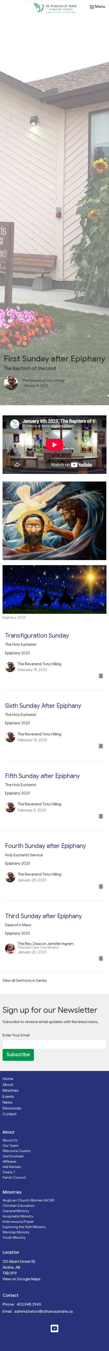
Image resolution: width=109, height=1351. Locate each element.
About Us (10, 1140)
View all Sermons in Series (25, 980)
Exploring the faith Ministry (24, 1227)
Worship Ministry (16, 1232)
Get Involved (13, 1156)
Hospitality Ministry (18, 1216)
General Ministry (16, 1211)
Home (8, 1079)
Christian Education (18, 1205)
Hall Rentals (12, 1166)
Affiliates (9, 1161)
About (8, 1084)
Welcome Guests (17, 1151)
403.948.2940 (29, 1304)
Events (8, 1096)
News (7, 1102)
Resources (12, 1108)
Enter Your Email (16, 1035)
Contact (9, 1114)
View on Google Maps (22, 1279)
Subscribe (18, 1054)
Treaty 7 (9, 1172)
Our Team (11, 1145)
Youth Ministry (14, 1237)
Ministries (11, 1090)
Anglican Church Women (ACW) (28, 1200)
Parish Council (14, 1177)
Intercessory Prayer (18, 1221)
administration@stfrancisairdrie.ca (43, 1311)
